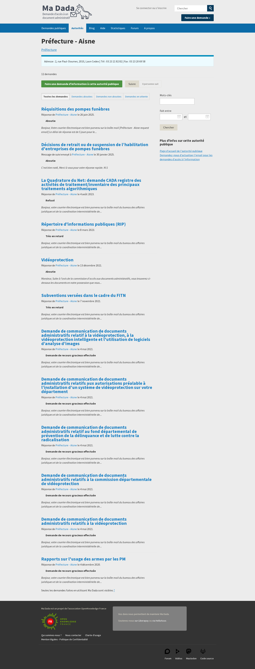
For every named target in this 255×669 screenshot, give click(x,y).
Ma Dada (67, 11)
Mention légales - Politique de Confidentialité (64, 639)
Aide (102, 28)
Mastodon (191, 658)
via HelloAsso (159, 620)
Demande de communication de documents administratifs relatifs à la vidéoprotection (84, 521)
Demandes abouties (82, 96)
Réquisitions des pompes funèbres (75, 109)
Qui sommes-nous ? (51, 635)
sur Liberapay (142, 620)
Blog (92, 28)
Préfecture (49, 50)
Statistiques (118, 28)
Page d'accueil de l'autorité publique (181, 151)
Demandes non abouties (108, 96)
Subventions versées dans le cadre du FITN (83, 295)
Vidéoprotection (57, 260)
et (185, 117)
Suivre (132, 84)
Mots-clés (166, 95)
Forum (135, 28)
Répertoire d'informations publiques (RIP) (83, 224)
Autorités (77, 28)
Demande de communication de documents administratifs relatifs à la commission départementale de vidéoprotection (96, 479)
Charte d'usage (93, 635)
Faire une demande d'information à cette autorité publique (82, 84)
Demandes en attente (136, 96)
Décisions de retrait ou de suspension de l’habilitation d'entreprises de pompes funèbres (94, 146)
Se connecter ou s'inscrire (151, 8)
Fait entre (165, 110)
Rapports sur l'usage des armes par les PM (83, 559)
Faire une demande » (197, 17)
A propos (149, 28)
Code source (207, 658)
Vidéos (178, 658)
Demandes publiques (53, 28)
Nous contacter (73, 635)
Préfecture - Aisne (66, 114)
